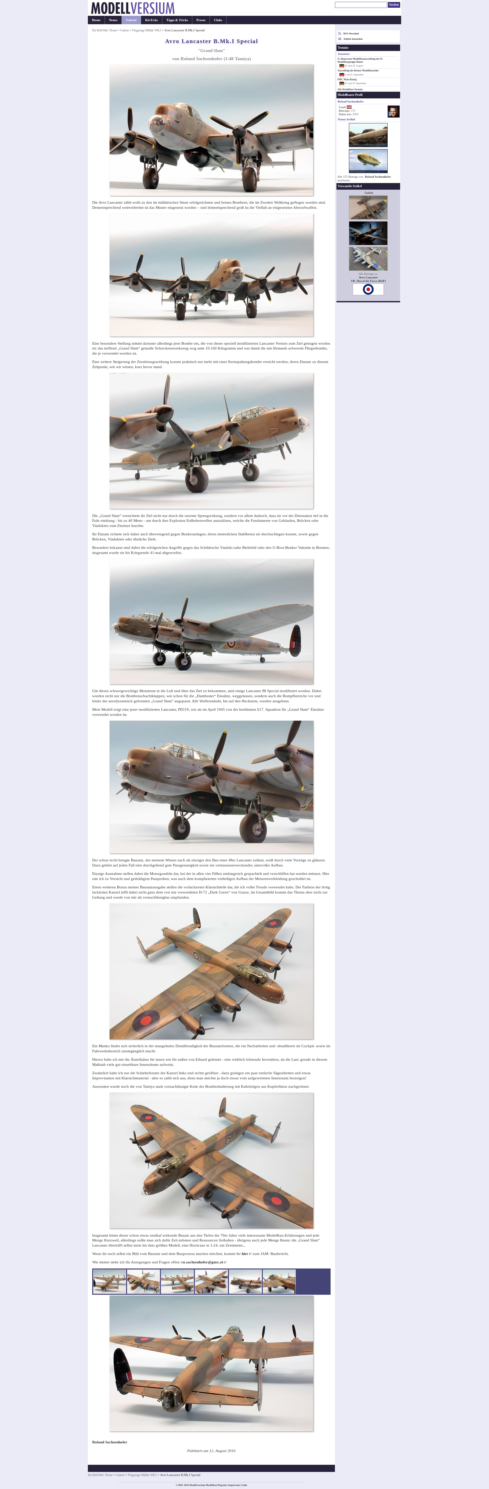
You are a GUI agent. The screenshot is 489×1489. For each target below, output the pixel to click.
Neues (113, 20)
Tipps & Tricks (177, 20)
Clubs (218, 20)
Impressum (234, 1485)
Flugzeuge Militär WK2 (146, 30)
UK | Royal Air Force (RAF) (368, 281)
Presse (201, 20)
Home (96, 20)
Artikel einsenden (353, 38)
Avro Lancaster (368, 277)
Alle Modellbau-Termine (350, 89)
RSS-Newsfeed (351, 33)
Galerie (131, 20)
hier (245, 1254)
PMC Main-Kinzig (347, 79)
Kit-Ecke (151, 20)
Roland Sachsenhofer (378, 176)
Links (244, 1485)
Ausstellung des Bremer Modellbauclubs (358, 70)
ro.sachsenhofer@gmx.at (202, 1262)
